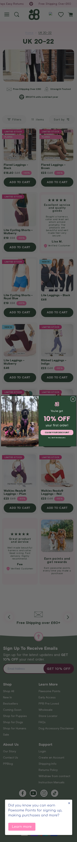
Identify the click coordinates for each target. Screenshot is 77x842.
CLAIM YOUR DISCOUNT (57, 432)
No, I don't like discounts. (56, 438)
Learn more (22, 827)
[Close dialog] (73, 399)
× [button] (69, 803)
